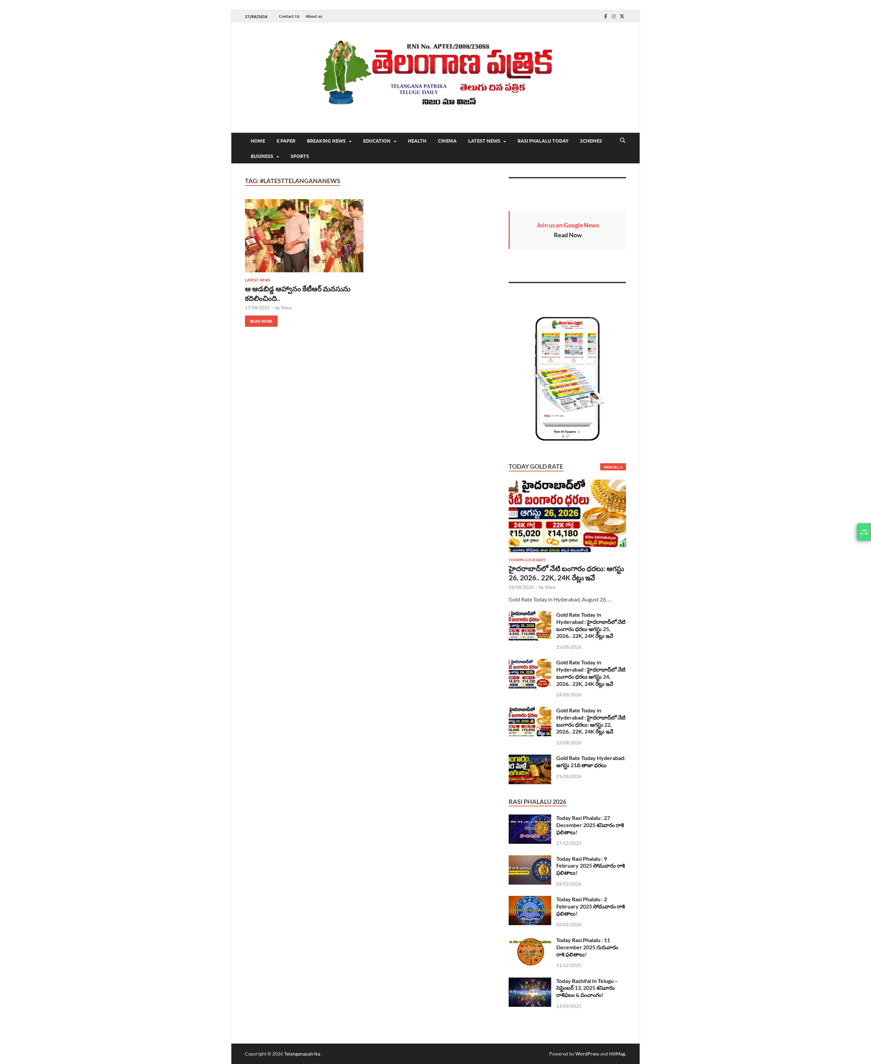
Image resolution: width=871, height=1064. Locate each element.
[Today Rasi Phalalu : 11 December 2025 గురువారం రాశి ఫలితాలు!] (530, 940)
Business (262, 156)
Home (258, 141)
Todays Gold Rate (527, 559)
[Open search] (623, 140)
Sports (300, 156)
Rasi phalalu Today (543, 141)
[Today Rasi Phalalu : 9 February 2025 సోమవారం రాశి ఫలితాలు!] (530, 859)
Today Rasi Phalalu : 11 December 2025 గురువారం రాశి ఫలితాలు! (587, 947)
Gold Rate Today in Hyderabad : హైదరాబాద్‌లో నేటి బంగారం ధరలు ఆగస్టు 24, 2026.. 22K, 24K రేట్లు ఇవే (590, 673)
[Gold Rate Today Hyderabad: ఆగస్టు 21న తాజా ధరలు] (530, 758)
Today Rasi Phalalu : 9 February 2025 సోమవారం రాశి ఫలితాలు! (590, 865)
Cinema (447, 141)
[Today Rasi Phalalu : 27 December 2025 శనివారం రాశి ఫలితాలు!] (530, 818)
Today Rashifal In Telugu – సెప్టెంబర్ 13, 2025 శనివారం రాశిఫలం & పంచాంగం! (587, 988)
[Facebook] (606, 16)
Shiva (286, 307)
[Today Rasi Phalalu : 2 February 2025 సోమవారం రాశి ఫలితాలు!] (530, 900)
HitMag (617, 1054)
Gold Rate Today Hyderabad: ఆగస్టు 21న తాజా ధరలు (590, 761)
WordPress (587, 1054)
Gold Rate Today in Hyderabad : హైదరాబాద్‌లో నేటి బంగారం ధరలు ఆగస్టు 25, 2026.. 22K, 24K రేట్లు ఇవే (590, 625)
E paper (286, 141)
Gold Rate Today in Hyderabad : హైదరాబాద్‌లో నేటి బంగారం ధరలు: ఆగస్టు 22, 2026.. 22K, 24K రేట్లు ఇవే (590, 721)
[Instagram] (614, 16)
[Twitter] (622, 16)
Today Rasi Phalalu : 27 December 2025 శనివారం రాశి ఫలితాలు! (590, 825)
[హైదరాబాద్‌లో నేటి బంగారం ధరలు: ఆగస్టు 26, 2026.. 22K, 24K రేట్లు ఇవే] (567, 483)
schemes (591, 141)
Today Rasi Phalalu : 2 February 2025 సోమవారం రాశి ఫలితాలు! (590, 906)
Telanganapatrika (302, 1054)
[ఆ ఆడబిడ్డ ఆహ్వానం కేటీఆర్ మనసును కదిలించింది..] (304, 235)
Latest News (484, 141)
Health (417, 141)
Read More (259, 320)
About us (314, 16)
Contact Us (289, 16)
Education (377, 141)
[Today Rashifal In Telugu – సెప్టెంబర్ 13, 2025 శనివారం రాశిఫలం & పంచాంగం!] (530, 981)
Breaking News (326, 141)
